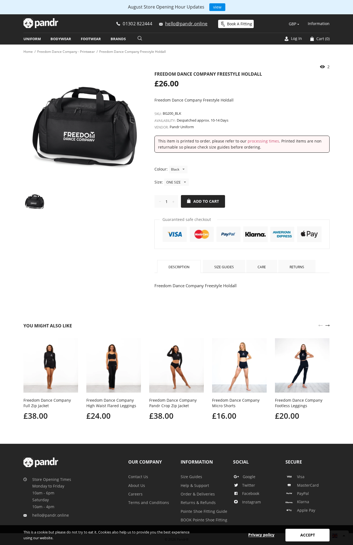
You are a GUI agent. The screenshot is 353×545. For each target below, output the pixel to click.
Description (179, 267)
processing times (263, 141)
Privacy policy (261, 534)
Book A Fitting (239, 23)
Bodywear (60, 38)
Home (28, 51)
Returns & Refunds (198, 502)
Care (262, 267)
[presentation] (321, 325)
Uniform (32, 38)
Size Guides (224, 267)
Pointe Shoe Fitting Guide (204, 511)
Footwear (91, 38)
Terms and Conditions (148, 502)
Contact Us (138, 476)
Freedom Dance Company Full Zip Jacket (47, 403)
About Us (136, 485)
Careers (135, 494)
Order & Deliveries (198, 494)
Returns (297, 267)
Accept (307, 535)
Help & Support (195, 485)
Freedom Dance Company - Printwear (66, 51)
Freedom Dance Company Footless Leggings (298, 403)
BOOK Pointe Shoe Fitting (204, 519)
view (217, 7)
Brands (118, 38)
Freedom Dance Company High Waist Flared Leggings (111, 403)
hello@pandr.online (50, 515)
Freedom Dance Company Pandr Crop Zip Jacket (173, 403)
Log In (296, 38)
